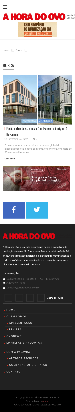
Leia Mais (10, 158)
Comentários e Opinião (28, 364)
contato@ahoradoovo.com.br (23, 287)
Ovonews (14, 336)
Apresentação (20, 322)
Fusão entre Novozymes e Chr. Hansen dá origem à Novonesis (36, 131)
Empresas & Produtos (24, 342)
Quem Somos (16, 316)
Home (6, 50)
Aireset (45, 401)
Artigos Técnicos (24, 358)
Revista (15, 329)
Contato (13, 371)
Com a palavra (18, 351)
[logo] (37, 236)
